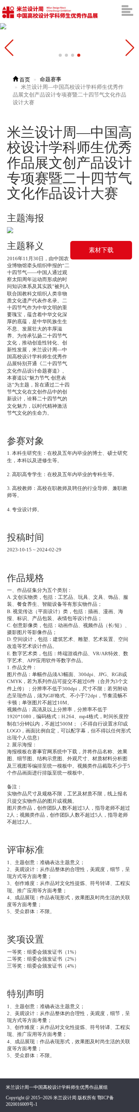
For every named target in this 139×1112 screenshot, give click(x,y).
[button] (130, 47)
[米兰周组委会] (50, 11)
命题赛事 (50, 79)
